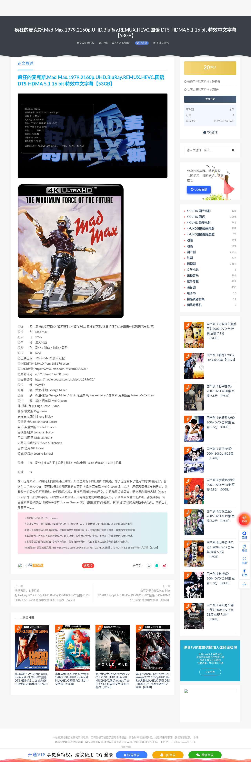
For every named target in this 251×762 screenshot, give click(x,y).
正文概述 (25, 64)
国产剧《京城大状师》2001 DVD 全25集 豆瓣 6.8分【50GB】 (221, 485)
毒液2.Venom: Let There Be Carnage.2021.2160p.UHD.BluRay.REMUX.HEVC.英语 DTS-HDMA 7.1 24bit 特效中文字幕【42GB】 (153, 681)
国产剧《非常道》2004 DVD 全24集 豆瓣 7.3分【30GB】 (221, 578)
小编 (28, 565)
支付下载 (210, 99)
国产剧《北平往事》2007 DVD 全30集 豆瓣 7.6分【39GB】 (221, 391)
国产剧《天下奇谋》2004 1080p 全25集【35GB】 (220, 454)
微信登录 (207, 755)
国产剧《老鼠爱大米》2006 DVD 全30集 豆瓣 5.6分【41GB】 (221, 422)
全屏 (244, 563)
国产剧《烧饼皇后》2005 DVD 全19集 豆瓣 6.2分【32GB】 (221, 516)
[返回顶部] (244, 584)
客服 (244, 537)
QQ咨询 (211, 132)
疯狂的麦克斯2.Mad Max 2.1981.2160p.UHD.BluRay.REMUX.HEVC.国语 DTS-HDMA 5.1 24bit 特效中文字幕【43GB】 (134, 595)
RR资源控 (30, 548)
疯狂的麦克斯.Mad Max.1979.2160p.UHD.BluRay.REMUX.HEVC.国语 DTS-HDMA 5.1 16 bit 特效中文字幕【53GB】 (98, 548)
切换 (244, 575)
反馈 (244, 550)
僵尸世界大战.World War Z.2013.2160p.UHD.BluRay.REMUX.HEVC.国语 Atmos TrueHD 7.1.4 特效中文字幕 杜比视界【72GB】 (112, 681)
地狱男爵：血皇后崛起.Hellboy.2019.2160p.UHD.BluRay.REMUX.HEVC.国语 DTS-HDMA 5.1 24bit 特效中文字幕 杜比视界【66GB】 (52, 595)
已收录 (143, 43)
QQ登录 (170, 755)
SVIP (244, 521)
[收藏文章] (149, 566)
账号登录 (133, 755)
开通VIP (36, 754)
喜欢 (88, 565)
